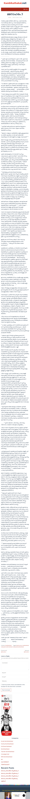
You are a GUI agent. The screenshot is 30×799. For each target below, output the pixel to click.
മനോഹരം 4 (26, 651)
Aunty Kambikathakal (7, 741)
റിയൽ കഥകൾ (5, 764)
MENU (26, 9)
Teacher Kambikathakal (7, 751)
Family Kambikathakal (7, 744)
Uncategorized (5, 754)
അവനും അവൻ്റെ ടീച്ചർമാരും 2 (10, 776)
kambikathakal (25, 645)
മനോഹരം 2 (4, 651)
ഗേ (2, 759)
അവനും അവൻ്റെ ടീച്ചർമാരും (9, 778)
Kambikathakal (8, 645)
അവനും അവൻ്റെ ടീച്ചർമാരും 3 (10, 773)
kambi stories (19, 645)
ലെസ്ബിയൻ (5, 762)
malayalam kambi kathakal (6, 646)
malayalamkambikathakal (18, 646)
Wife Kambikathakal (6, 757)
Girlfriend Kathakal (6, 746)
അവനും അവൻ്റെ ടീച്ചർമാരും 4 (10, 770)
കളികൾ (3, 781)
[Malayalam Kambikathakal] (15, 3)
